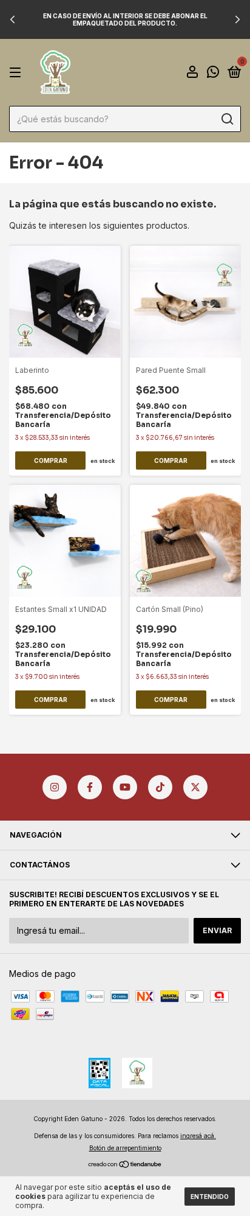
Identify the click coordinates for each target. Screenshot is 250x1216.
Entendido (210, 1196)
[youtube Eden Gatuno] (125, 787)
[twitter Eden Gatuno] (195, 787)
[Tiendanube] (125, 1164)
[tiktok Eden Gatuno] (160, 787)
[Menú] (17, 72)
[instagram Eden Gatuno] (54, 787)
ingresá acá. (198, 1135)
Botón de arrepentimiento (125, 1148)
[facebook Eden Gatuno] (90, 787)
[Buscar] (227, 119)
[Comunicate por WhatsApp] (213, 73)
